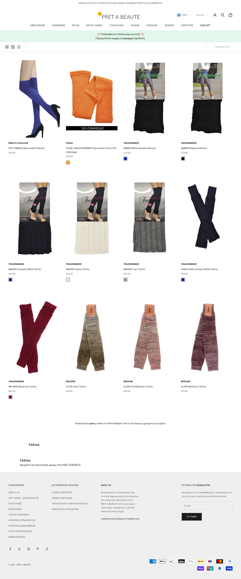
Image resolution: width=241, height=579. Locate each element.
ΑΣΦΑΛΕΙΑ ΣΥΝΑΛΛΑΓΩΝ (21, 520)
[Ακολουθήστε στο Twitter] (19, 549)
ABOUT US (13, 492)
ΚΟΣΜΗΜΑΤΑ (58, 25)
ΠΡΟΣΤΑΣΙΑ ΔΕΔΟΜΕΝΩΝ (21, 525)
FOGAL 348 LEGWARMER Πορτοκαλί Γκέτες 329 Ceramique (91, 150)
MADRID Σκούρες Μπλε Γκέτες (24, 269)
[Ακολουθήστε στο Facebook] (10, 549)
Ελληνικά (200, 15)
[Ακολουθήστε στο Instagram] (28, 549)
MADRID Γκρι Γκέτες (134, 269)
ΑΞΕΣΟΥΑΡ (152, 25)
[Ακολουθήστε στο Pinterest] (38, 549)
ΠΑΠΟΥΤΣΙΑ (187, 25)
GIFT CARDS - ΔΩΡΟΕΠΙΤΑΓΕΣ (23, 498)
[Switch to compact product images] (18, 47)
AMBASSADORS (16, 537)
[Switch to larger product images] (6, 47)
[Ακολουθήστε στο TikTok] (47, 549)
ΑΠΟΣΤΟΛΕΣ (15, 503)
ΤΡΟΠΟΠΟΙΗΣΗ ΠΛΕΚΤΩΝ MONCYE (70, 503)
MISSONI (70, 381)
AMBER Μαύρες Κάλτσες (194, 148)
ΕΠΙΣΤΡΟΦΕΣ (15, 509)
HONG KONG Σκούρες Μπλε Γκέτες (199, 269)
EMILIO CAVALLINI (18, 143)
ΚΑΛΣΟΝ (135, 25)
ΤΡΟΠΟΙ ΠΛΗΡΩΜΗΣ (18, 514)
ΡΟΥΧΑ (75, 25)
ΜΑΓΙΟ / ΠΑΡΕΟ (94, 25)
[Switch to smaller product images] (12, 47)
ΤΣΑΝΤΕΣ (169, 25)
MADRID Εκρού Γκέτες (78, 269)
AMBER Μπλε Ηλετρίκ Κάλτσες (139, 148)
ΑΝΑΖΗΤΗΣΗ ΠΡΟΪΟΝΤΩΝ (65, 509)
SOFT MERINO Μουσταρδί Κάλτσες (26, 148)
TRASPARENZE (131, 143)
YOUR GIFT (205, 25)
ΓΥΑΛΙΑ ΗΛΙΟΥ (116, 25)
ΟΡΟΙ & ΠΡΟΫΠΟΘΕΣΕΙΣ (20, 531)
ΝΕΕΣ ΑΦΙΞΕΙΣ (38, 25)
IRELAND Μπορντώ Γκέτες (22, 386)
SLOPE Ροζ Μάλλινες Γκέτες (138, 386)
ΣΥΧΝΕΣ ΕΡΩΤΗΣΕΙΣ (62, 492)
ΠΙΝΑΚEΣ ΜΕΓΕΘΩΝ (62, 498)
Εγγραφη (192, 516)
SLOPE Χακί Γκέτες (76, 386)
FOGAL (69, 143)
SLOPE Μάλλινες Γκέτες (193, 386)
